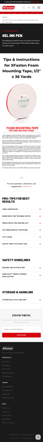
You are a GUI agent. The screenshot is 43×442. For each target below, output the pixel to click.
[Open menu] (39, 7)
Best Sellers (6, 365)
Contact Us (27, 186)
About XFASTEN (7, 387)
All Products (6, 361)
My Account (6, 408)
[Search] (24, 7)
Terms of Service (27, 438)
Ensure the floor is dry (13, 268)
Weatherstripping (8, 373)
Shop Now (35, 1)
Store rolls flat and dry (14, 300)
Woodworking (7, 376)
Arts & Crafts (6, 369)
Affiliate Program (8, 398)
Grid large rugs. (10, 209)
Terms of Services (8, 423)
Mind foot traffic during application (14, 275)
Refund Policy (7, 419)
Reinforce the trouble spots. (16, 216)
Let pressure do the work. (15, 230)
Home (4, 17)
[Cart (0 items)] (33, 7)
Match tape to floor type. (15, 244)
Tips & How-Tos (7, 390)
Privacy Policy (7, 415)
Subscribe (21, 335)
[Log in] (28, 7)
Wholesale (6, 394)
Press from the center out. (15, 223)
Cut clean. (7, 237)
